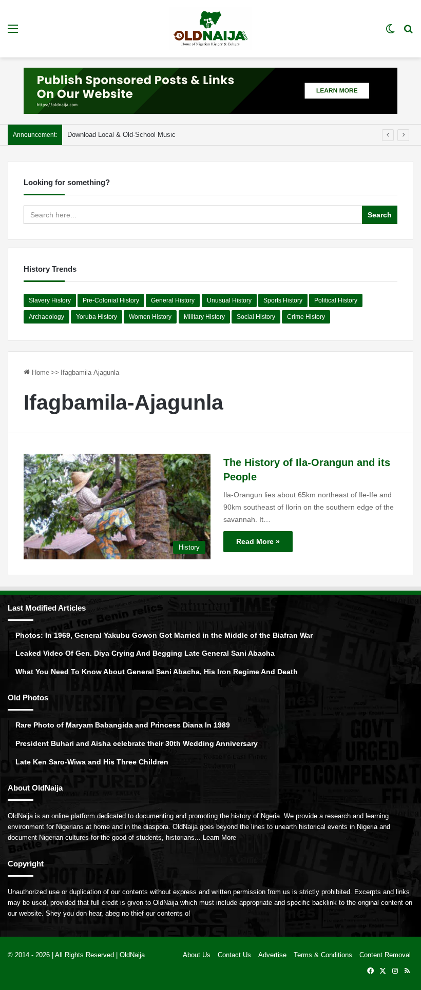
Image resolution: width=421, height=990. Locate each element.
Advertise (272, 955)
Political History (335, 300)
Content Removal (385, 955)
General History (173, 300)
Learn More (219, 837)
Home (39, 372)
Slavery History (50, 300)
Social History (256, 316)
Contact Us (234, 955)
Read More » (258, 541)
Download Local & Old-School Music (121, 134)
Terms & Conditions (323, 955)
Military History (204, 316)
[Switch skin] (390, 32)
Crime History (306, 316)
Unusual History (229, 300)
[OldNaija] (210, 28)
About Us (196, 955)
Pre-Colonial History (111, 300)
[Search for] (408, 32)
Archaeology (46, 316)
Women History (150, 316)
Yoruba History (96, 316)
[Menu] (13, 32)
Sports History (282, 300)
